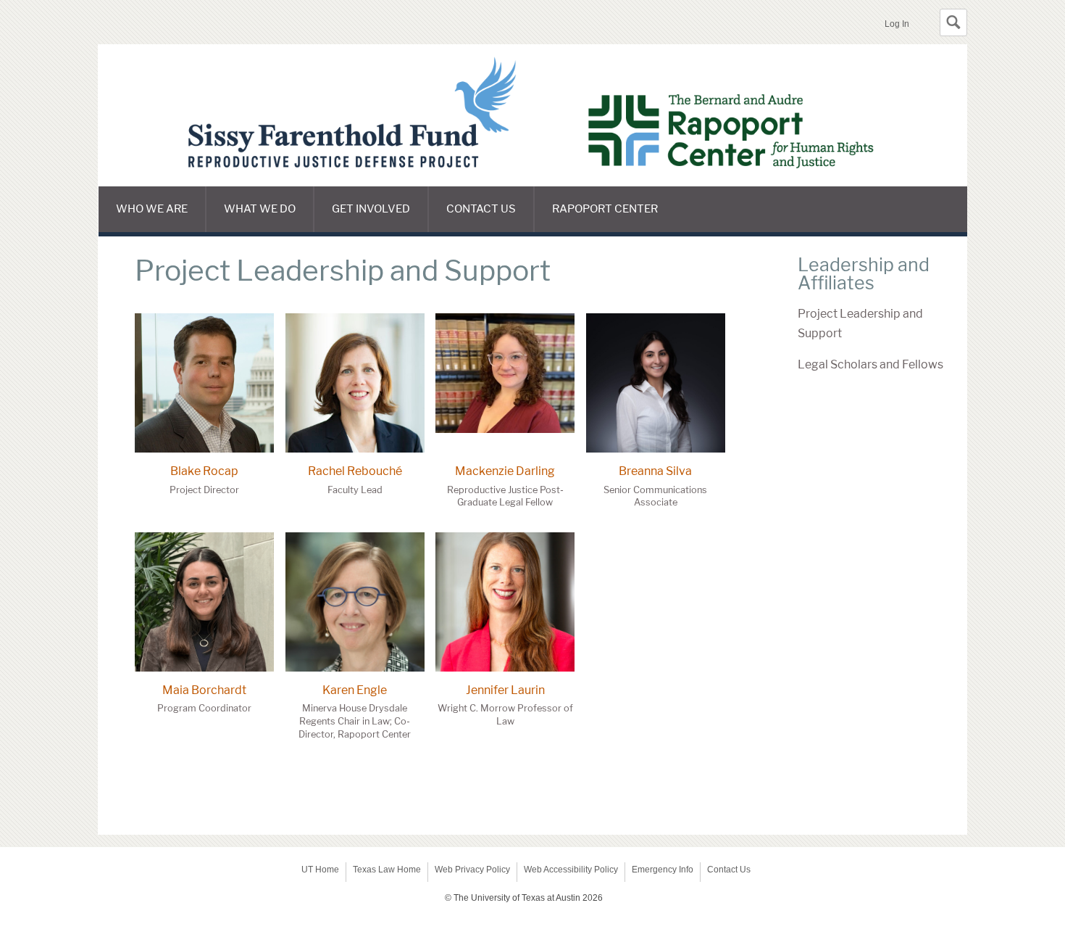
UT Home (320, 869)
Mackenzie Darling (505, 471)
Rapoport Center (605, 208)
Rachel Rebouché (355, 471)
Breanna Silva (655, 471)
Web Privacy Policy (472, 869)
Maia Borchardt (204, 690)
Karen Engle (354, 690)
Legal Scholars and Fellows (870, 364)
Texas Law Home (387, 869)
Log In (897, 24)
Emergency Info (662, 869)
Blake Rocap (204, 471)
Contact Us (481, 208)
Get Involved (371, 208)
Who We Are (152, 208)
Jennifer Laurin (505, 690)
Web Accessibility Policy (571, 869)
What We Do (260, 208)
